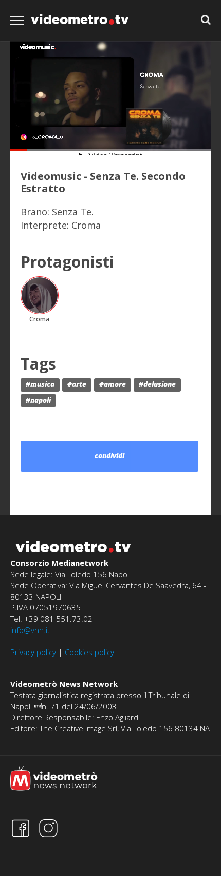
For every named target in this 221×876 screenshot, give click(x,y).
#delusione (157, 384)
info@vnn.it (30, 630)
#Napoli (38, 400)
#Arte (76, 384)
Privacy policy (33, 652)
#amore (112, 384)
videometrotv (80, 19)
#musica (40, 384)
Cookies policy (89, 652)
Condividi (109, 455)
